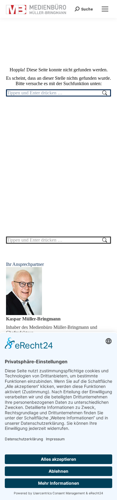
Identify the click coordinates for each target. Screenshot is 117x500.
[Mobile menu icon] (105, 9)
